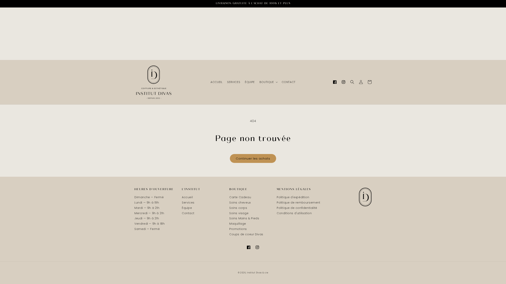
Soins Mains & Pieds (244, 218)
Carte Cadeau (240, 197)
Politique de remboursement (298, 203)
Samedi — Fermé (147, 229)
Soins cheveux (240, 203)
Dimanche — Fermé (149, 197)
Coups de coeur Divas (246, 234)
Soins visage (238, 213)
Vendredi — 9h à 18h (149, 224)
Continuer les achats (253, 158)
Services (188, 203)
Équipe (187, 208)
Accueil (187, 197)
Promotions (238, 229)
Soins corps (238, 208)
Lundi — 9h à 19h (146, 203)
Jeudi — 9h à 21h (146, 218)
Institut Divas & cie (257, 272)
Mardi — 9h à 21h (147, 208)
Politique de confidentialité (297, 208)
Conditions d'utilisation (294, 213)
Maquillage (237, 224)
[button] (268, 82)
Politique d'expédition (293, 197)
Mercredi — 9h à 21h (149, 213)
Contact (188, 213)
